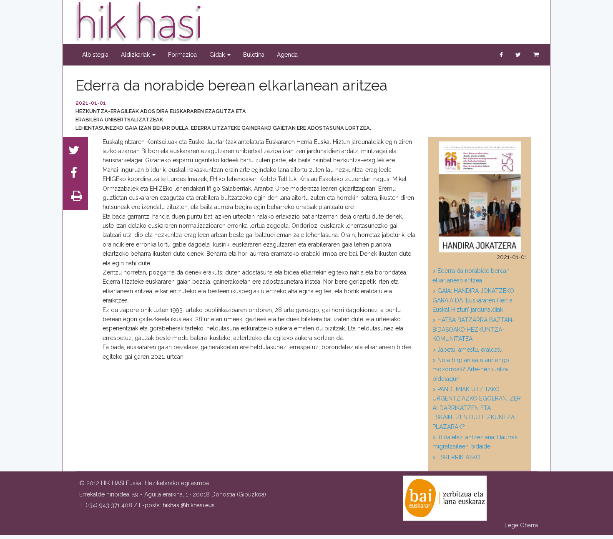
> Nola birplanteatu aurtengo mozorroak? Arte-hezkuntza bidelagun (470, 369)
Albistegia (95, 54)
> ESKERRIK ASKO (456, 457)
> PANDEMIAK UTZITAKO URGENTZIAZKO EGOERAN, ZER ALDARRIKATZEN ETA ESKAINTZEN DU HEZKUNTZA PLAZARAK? (476, 408)
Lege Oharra (521, 525)
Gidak (217, 54)
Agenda (287, 54)
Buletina (253, 54)
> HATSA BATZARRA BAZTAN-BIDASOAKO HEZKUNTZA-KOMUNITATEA (473, 329)
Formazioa (182, 54)
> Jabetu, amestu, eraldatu (467, 349)
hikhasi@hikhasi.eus (189, 505)
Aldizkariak (136, 54)
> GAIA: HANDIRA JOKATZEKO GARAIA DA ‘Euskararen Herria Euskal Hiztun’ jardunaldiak (473, 300)
